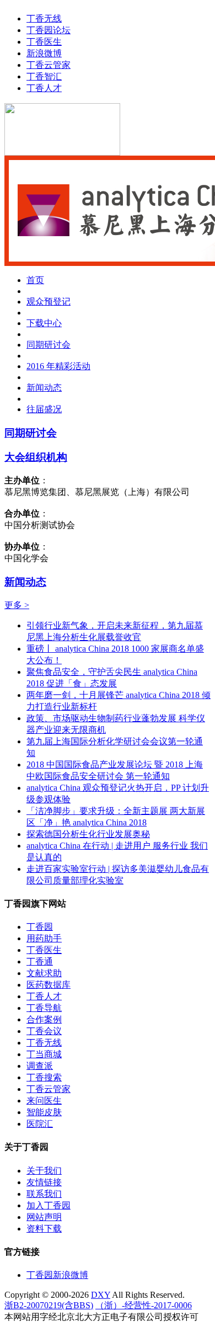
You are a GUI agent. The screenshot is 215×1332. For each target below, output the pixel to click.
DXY (100, 1294)
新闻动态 (44, 387)
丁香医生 (44, 41)
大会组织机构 (35, 457)
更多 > (16, 605)
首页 (35, 280)
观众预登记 (48, 301)
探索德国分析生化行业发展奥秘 (88, 834)
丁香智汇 (44, 76)
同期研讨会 (48, 344)
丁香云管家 (48, 65)
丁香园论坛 (48, 30)
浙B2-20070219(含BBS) (48, 1305)
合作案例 (44, 1019)
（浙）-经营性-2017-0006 (143, 1305)
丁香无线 (44, 18)
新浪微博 (44, 53)
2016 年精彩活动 (58, 366)
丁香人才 (44, 88)
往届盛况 (44, 409)
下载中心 (44, 323)
